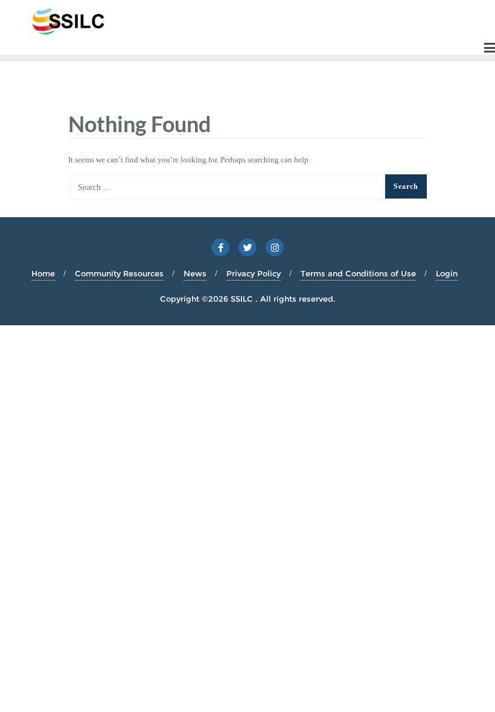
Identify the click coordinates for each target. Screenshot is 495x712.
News (195, 273)
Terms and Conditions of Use (358, 273)
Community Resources (119, 273)
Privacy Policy (253, 273)
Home (43, 273)
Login (447, 273)
